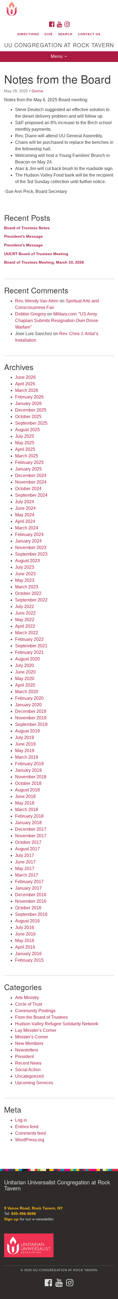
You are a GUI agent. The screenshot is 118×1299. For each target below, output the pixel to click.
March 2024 (26, 528)
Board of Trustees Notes (27, 228)
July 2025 (24, 436)
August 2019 (27, 731)
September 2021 (31, 645)
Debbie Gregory (30, 314)
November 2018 (30, 776)
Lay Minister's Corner (35, 1030)
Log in (21, 1120)
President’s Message (23, 236)
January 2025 (28, 469)
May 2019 (24, 750)
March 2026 (26, 390)
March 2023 (26, 587)
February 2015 (29, 960)
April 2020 (25, 685)
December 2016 (30, 894)
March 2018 (26, 809)
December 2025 (30, 410)
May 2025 (24, 442)
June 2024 (25, 508)
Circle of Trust (28, 1004)
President (24, 1056)
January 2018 (28, 822)
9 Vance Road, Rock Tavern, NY (33, 1208)
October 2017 (28, 842)
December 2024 (30, 475)
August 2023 (27, 560)
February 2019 (29, 763)
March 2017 (26, 875)
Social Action (28, 1069)
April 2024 (25, 521)
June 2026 (25, 377)
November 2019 (30, 718)
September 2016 (31, 914)
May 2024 (24, 515)
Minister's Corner (31, 1037)
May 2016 (24, 940)
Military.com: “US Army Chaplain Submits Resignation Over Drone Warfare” (56, 320)
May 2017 (24, 868)
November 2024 (30, 482)
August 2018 (27, 790)
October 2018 (28, 783)
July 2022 (24, 606)
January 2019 (28, 770)
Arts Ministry (27, 997)
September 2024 (31, 495)
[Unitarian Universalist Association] (30, 1245)
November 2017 (30, 835)
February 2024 (29, 534)
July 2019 (24, 737)
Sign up (11, 1219)
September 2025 (31, 423)
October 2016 (28, 907)
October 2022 (28, 593)
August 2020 (27, 659)
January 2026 (28, 403)
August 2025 (27, 429)
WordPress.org (29, 1139)
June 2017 (25, 862)
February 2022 (29, 639)
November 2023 (30, 547)
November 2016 (30, 901)
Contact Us (89, 34)
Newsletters (26, 1050)
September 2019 (31, 724)
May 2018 (24, 803)
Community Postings (35, 1010)
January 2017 (28, 888)
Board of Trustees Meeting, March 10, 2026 (44, 262)
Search (65, 34)
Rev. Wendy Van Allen (36, 301)
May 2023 (24, 580)
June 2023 (25, 573)
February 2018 (29, 816)
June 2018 (25, 796)
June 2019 (25, 744)
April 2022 (25, 626)
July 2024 (24, 501)
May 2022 (24, 619)
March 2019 (26, 757)
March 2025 (26, 456)
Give (48, 34)
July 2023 (24, 567)
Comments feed (30, 1133)
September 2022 (31, 600)
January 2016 (28, 953)
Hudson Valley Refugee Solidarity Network (56, 1023)
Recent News (28, 1063)
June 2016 (25, 934)
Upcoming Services (34, 1082)
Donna (37, 91)
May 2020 (24, 678)
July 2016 (24, 927)
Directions (28, 34)
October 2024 (28, 488)
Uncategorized (29, 1076)
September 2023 (31, 554)
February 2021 (29, 652)
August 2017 (27, 849)
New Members (29, 1043)
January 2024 (28, 541)
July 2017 (24, 855)
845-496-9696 (23, 1214)
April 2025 (25, 449)
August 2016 (27, 921)
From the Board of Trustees (41, 1017)
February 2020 (29, 698)
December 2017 (30, 829)
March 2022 (26, 632)
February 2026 (29, 397)
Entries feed (26, 1126)
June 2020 (25, 672)
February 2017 (29, 881)
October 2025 (28, 416)
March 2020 (26, 691)
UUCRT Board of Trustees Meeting (36, 254)
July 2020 (24, 665)
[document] (59, 612)
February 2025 (29, 462)
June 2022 (25, 613)
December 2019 (30, 711)
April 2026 (25, 384)
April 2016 (25, 947)
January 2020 (28, 704)
